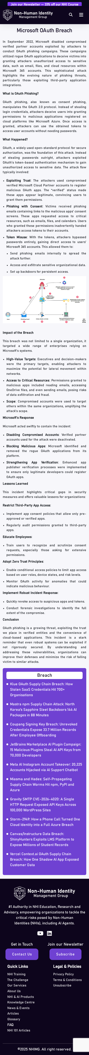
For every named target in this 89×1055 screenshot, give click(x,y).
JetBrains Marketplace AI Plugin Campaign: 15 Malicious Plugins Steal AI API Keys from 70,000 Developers (45, 750)
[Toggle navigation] (81, 15)
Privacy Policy (63, 974)
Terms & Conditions (67, 980)
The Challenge (17, 980)
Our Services (16, 985)
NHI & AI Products (20, 997)
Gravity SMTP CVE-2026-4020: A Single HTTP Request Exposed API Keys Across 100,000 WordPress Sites (43, 804)
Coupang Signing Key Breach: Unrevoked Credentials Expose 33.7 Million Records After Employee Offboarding (43, 729)
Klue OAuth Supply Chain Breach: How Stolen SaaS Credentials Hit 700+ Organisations (41, 689)
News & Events (18, 1008)
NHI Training (16, 974)
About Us (14, 991)
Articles (13, 1013)
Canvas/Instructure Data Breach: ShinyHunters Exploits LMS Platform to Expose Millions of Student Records (42, 839)
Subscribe (65, 954)
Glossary (13, 1019)
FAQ (10, 1025)
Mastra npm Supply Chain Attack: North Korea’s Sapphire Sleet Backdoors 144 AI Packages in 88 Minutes (43, 709)
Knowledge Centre (21, 1002)
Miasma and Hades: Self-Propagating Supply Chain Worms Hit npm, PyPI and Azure (42, 784)
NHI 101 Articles (18, 1030)
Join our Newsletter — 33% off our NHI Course (45, 4)
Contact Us (22, 954)
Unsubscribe (62, 985)
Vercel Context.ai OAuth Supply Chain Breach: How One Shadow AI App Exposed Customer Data (44, 859)
